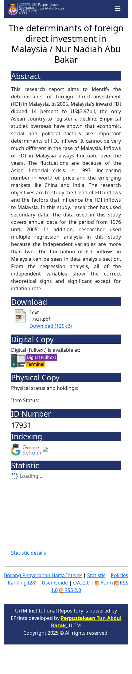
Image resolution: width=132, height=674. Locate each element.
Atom (106, 582)
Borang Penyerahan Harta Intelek (43, 575)
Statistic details (28, 552)
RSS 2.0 (72, 590)
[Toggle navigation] (118, 9)
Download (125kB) (50, 326)
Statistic (96, 575)
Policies (119, 575)
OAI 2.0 (81, 582)
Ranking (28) (22, 582)
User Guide (55, 582)
